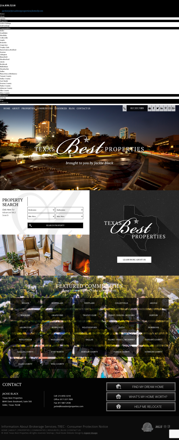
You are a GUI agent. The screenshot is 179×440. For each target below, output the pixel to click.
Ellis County (4, 90)
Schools (3, 98)
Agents (2, 18)
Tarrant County (5, 76)
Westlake (3, 35)
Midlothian (4, 67)
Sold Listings (5, 26)
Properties (4, 21)
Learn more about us (134, 259)
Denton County (5, 83)
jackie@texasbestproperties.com (68, 406)
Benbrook (3, 64)
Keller (2, 31)
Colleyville (4, 38)
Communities (5, 28)
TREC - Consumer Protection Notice (82, 426)
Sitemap (50, 433)
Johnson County (6, 88)
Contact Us (4, 102)
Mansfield (3, 57)
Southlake (4, 33)
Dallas (2, 71)
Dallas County (5, 79)
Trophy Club (4, 47)
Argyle (2, 40)
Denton (3, 52)
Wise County (5, 93)
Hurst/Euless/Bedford (8, 50)
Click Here (6, 209)
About (2, 16)
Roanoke (3, 42)
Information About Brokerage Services (28, 426)
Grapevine (4, 45)
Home (2, 14)
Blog (1, 100)
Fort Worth (4, 81)
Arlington (3, 54)
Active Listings (5, 23)
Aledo (2, 62)
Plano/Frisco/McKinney (8, 74)
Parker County (5, 86)
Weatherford (4, 59)
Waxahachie (4, 69)
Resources (4, 95)
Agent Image (90, 433)
